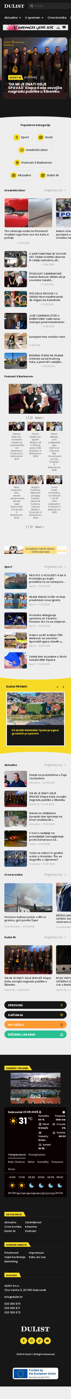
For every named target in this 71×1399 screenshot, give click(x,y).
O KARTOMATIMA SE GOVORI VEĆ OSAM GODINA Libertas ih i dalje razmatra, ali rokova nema (47, 259)
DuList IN (34, 804)
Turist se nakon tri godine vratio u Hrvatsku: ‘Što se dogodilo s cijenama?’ (46, 856)
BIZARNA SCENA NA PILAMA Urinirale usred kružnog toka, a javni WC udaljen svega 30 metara (46, 360)
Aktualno (34, 782)
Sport (32, 586)
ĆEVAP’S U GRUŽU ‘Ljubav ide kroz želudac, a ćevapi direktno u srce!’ (34, 733)
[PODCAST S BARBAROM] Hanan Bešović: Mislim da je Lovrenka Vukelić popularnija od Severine (47, 278)
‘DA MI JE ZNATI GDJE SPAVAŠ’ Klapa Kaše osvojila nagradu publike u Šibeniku (47, 796)
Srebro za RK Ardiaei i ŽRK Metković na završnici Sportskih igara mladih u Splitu (46, 640)
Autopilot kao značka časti (47, 337)
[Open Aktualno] (20, 18)
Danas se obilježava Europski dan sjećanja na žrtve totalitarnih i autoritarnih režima (45, 818)
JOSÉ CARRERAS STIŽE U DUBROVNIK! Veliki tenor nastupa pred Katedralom (46, 319)
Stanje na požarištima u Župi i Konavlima (48, 776)
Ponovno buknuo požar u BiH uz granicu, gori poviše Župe (25, 918)
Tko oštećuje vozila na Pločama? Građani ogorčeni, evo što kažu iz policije (26, 234)
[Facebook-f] (23, 1340)
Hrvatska (34, 864)
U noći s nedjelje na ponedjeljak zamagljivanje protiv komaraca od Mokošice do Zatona (46, 838)
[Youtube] (47, 1340)
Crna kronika (12, 926)
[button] (39, 418)
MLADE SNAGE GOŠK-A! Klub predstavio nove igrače (47, 598)
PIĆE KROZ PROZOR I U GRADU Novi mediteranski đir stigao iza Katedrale (46, 297)
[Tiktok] (39, 1340)
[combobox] (49, 6)
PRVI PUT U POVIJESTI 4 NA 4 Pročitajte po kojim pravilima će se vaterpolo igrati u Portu (47, 580)
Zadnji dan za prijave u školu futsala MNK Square (48, 658)
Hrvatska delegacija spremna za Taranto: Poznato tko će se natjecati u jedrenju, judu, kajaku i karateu (47, 621)
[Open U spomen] (42, 18)
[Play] (35, 399)
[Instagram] (31, 1340)
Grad (32, 844)
